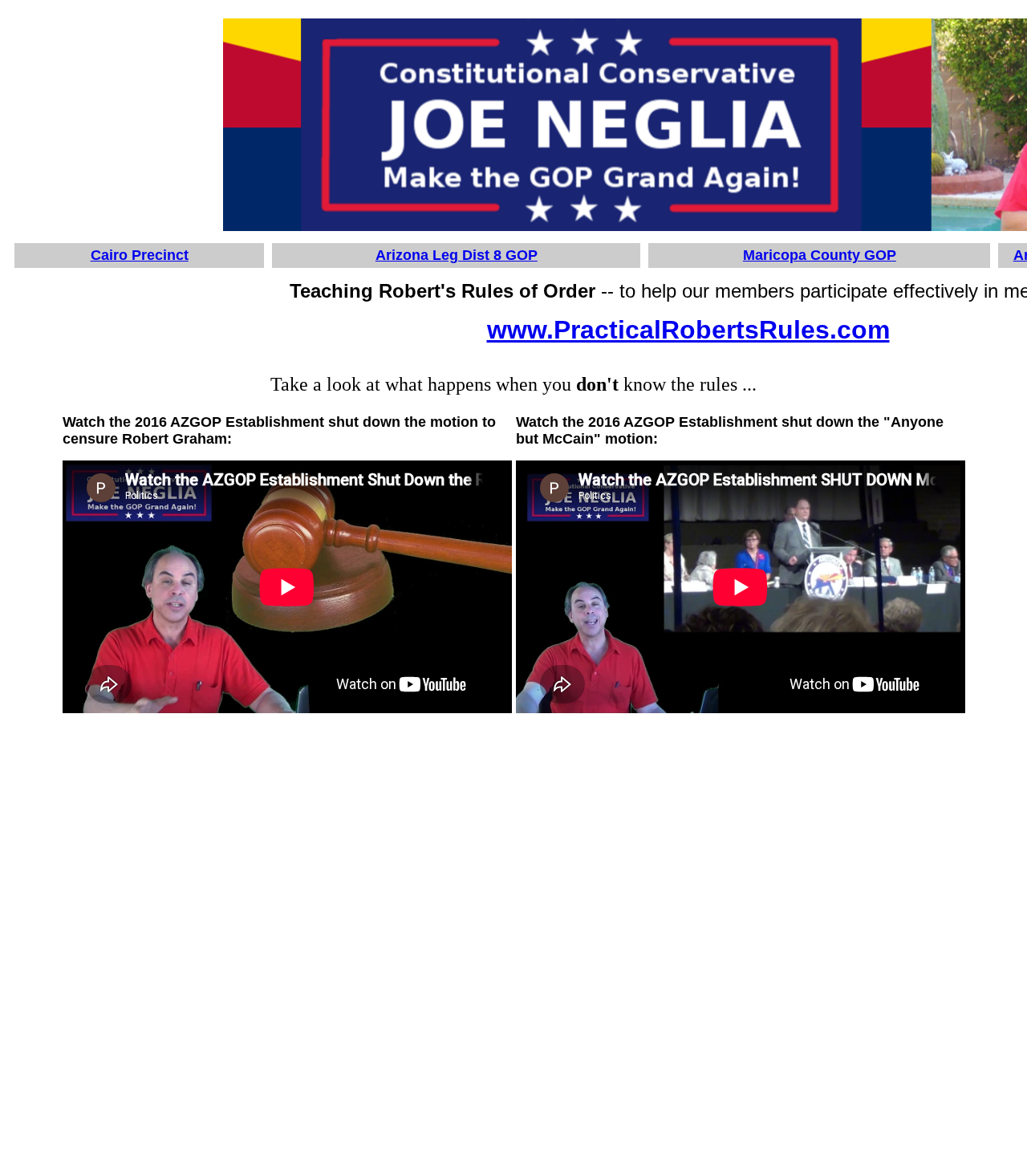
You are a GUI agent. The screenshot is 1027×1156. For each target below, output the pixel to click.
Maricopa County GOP (819, 255)
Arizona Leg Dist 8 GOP (456, 255)
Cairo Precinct (140, 255)
